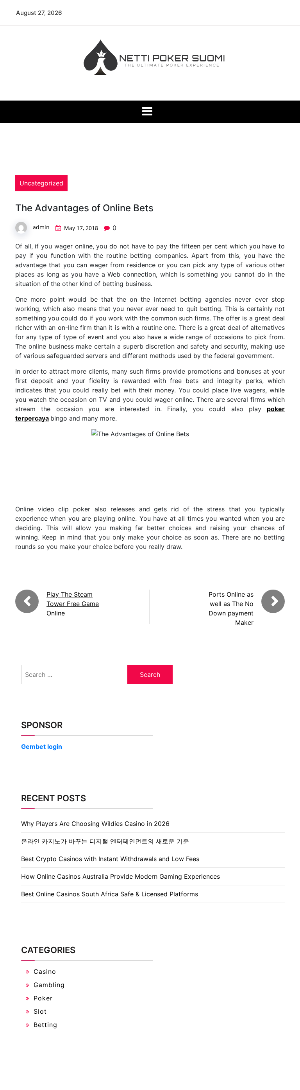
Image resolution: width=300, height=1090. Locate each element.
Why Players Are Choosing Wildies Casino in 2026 (95, 823)
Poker (43, 998)
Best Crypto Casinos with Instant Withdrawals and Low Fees (110, 859)
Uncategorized (41, 183)
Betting (45, 1025)
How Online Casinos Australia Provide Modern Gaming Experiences (120, 876)
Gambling (49, 985)
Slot (40, 1011)
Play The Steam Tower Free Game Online (72, 603)
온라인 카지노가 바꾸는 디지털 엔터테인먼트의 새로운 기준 (105, 841)
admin (41, 227)
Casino (45, 971)
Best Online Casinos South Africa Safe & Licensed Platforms (109, 894)
